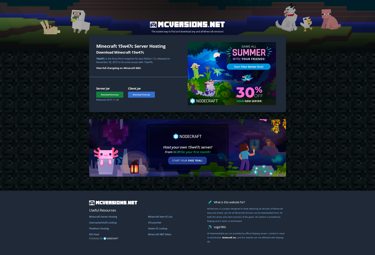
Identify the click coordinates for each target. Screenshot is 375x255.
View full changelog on (118, 68)
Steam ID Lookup (157, 228)
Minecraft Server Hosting (103, 216)
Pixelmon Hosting (99, 228)
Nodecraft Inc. (229, 237)
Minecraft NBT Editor (160, 234)
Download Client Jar (141, 94)
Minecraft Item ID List (160, 216)
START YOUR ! (187, 160)
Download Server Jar (110, 94)
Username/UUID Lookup (103, 222)
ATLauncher (154, 222)
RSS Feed (94, 234)
